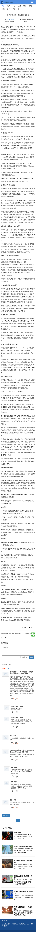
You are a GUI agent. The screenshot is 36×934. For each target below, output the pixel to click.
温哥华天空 (8, 2)
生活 (3, 9)
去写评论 (6, 815)
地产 (8, 6)
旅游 (19, 6)
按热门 (10, 669)
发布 (31, 657)
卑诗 (16, 230)
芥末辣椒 (11, 20)
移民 (24, 6)
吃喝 (30, 6)
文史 (19, 9)
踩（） (31, 627)
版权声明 (30, 933)
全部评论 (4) (6, 664)
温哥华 (28, 214)
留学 (8, 9)
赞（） (24, 627)
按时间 (4, 669)
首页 (3, 6)
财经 (14, 6)
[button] (33, 1)
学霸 (13, 9)
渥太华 (9, 353)
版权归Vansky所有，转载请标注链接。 (13, 24)
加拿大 (32, 93)
